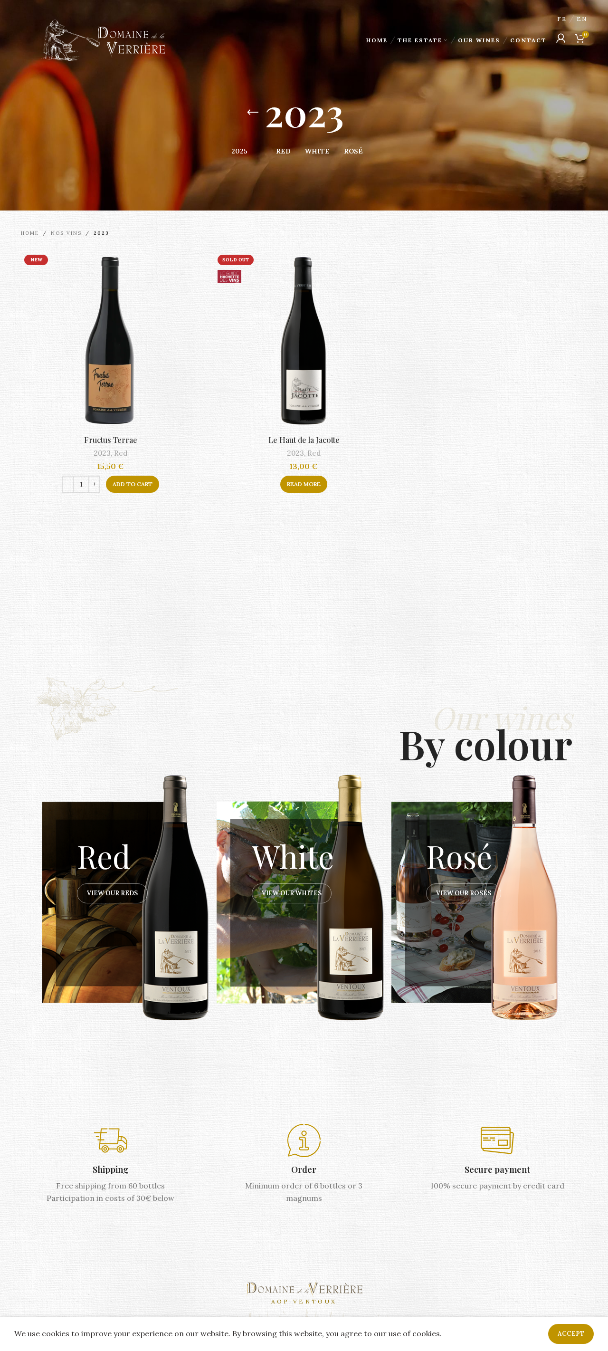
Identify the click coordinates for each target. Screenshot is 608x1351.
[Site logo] (103, 39)
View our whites (292, 893)
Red (120, 453)
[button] (132, 484)
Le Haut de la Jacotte (304, 440)
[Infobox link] (110, 1164)
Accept (571, 1334)
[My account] (560, 38)
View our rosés (463, 893)
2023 (102, 453)
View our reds (112, 893)
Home (30, 233)
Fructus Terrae (110, 440)
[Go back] (253, 112)
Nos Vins (66, 233)
